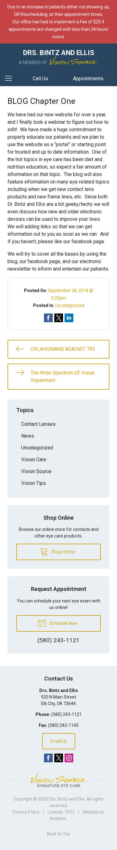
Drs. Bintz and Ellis (67, 799)
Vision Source (36, 471)
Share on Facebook (48, 318)
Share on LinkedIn (69, 318)
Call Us (40, 78)
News (27, 436)
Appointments (88, 78)
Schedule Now (62, 623)
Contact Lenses (38, 424)
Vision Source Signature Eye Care (59, 780)
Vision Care (33, 459)
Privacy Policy (26, 812)
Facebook (48, 758)
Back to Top (58, 833)
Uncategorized (69, 305)
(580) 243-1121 (66, 714)
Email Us (58, 741)
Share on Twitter (58, 318)
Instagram (69, 758)
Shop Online (63, 551)
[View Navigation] (10, 78)
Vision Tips (33, 483)
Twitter (58, 758)
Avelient (58, 818)
